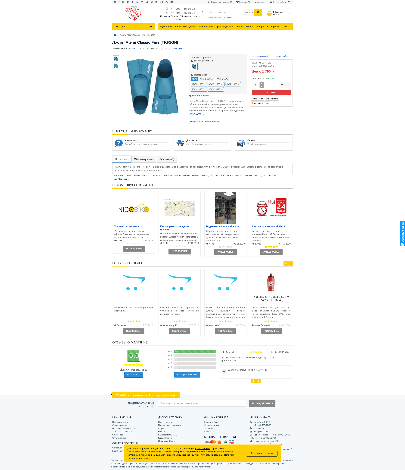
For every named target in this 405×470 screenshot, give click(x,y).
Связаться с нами (120, 448)
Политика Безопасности (123, 428)
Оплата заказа (119, 438)
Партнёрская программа (169, 425)
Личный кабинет (211, 422)
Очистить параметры (201, 57)
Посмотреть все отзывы (187, 375)
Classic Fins (139, 175)
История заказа (211, 425)
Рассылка (209, 431)
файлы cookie (202, 448)
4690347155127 (270, 175)
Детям (192, 26)
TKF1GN (150, 175)
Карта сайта (118, 451)
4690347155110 (253, 175)
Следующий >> (282, 56)
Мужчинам (166, 26)
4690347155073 (182, 175)
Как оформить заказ (168, 435)
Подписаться (264, 403)
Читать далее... (197, 113)
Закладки (208, 428)
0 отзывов (179, 48)
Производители (225, 26)
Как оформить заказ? (279, 26)
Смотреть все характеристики (204, 121)
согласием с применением (141, 455)
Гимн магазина (165, 438)
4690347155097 (217, 175)
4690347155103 (235, 175)
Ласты (121, 175)
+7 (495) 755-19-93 (183, 12)
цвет (203, 60)
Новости (162, 431)
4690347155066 (164, 175)
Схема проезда (119, 425)
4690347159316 (120, 179)
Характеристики (145, 159)
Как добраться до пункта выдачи (174, 227)
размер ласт (200, 74)
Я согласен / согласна (261, 453)
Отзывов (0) (168, 159)
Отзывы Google (255, 26)
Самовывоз (117, 435)
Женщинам (180, 26)
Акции (239, 26)
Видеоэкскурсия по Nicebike (222, 226)
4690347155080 (200, 175)
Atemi (128, 175)
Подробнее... (133, 331)
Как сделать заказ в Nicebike (268, 226)
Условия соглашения (126, 226)
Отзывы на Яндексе (167, 441)
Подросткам (206, 26)
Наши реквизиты (120, 422)
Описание (123, 159)
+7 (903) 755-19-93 (183, 8)
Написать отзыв (133, 375)
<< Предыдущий (260, 56)
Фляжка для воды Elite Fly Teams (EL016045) (271, 298)
